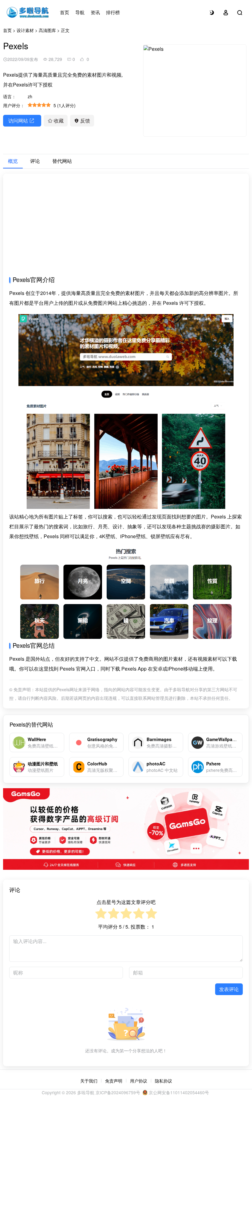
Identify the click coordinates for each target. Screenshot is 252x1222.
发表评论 (229, 989)
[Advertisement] (126, 228)
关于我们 (88, 1081)
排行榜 (113, 12)
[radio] (101, 914)
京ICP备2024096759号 (118, 1092)
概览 (13, 160)
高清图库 (47, 30)
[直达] (60, 742)
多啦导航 (85, 1092)
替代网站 (62, 160)
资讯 (95, 12)
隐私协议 (163, 1081)
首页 (64, 12)
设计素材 (25, 30)
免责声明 (113, 1081)
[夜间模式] (211, 12)
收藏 (59, 120)
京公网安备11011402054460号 (178, 1092)
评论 (35, 160)
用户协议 (138, 1081)
